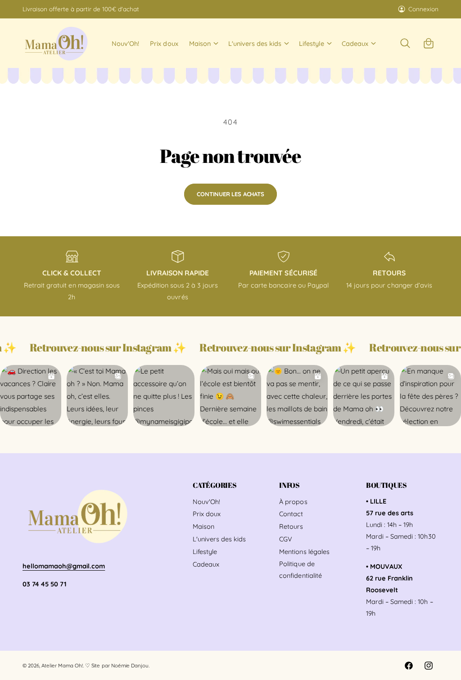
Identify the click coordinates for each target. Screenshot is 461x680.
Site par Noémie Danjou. (120, 665)
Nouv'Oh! (206, 501)
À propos (293, 501)
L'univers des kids (219, 539)
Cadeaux (206, 564)
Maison (203, 526)
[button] (203, 43)
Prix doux (207, 513)
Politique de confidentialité (300, 569)
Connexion (423, 9)
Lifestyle (205, 551)
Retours (291, 526)
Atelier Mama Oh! (62, 665)
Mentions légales (304, 551)
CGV (285, 539)
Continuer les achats (230, 194)
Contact (291, 513)
